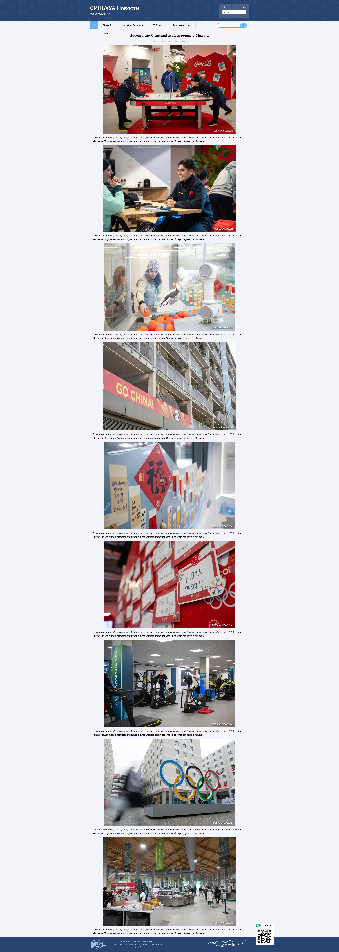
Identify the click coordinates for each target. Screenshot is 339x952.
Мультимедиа (181, 25)
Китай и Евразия (132, 25)
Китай (107, 25)
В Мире (158, 25)
